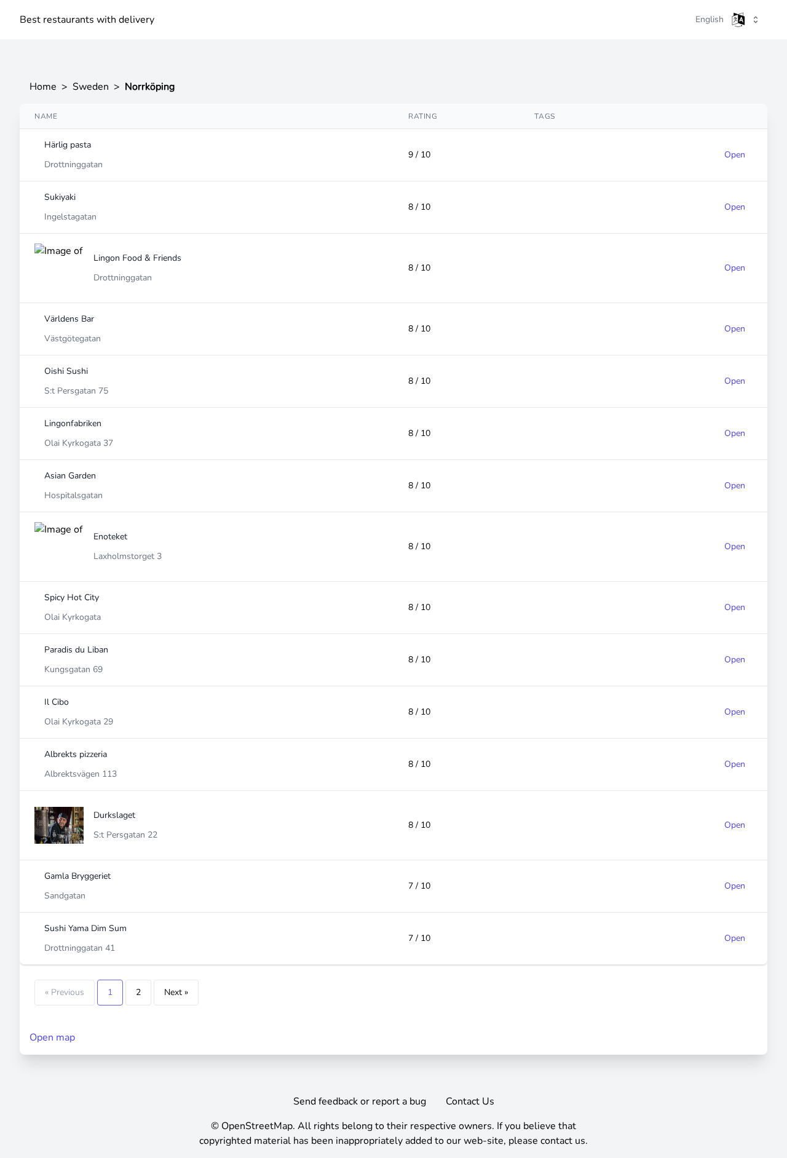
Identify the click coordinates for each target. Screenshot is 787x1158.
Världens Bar (69, 319)
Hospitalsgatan (73, 495)
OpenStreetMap (257, 1126)
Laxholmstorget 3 (127, 556)
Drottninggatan (73, 164)
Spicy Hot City (71, 597)
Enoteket (110, 536)
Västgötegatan (72, 338)
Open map (52, 1037)
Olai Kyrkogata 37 (78, 443)
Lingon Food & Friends (137, 258)
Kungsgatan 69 (73, 669)
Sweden (91, 86)
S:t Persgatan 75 (76, 391)
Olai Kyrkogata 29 (78, 722)
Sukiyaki (60, 197)
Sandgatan (64, 896)
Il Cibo (56, 702)
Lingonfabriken (72, 423)
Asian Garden (70, 476)
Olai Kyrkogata (72, 617)
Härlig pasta (67, 145)
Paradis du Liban (76, 650)
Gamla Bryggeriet (77, 876)
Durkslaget (114, 815)
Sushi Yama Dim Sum (85, 928)
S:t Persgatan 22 (125, 835)
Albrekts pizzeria (75, 754)
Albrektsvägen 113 (80, 774)
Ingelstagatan (70, 217)
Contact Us (470, 1101)
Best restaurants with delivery (87, 19)
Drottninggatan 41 (79, 948)
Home (43, 86)
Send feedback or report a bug (359, 1101)
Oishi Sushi (66, 371)
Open (734, 155)
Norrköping (150, 86)
